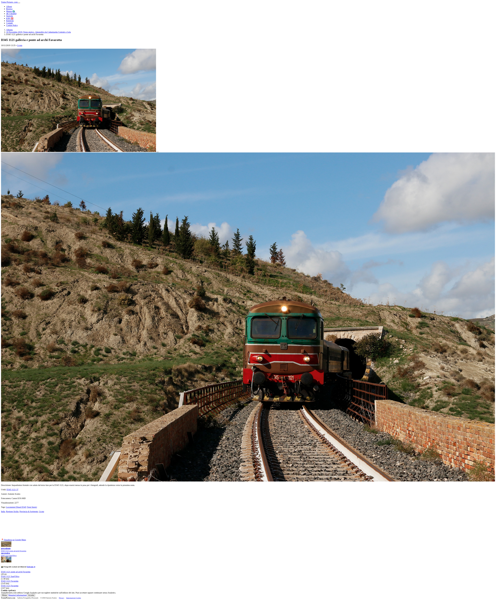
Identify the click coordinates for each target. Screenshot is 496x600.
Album (9, 6)
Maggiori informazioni (17, 595)
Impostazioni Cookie (73, 598)
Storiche (9, 16)
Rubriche (10, 21)
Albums (9, 30)
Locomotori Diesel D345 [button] (16, 507)
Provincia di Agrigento (29, 511)
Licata (19, 45)
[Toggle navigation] (19, 2)
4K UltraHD (11, 14)
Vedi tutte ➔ (31, 567)
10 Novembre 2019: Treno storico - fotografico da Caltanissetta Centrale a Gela (38, 32)
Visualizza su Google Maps (15, 540)
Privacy (61, 598)
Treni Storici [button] (32, 507)
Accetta (31, 595)
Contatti (9, 23)
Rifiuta (4, 595)
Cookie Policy (12, 25)
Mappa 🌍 (10, 11)
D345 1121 (12, 489)
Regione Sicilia (12, 511)
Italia (3, 511)
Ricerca (9, 9)
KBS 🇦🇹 (9, 18)
